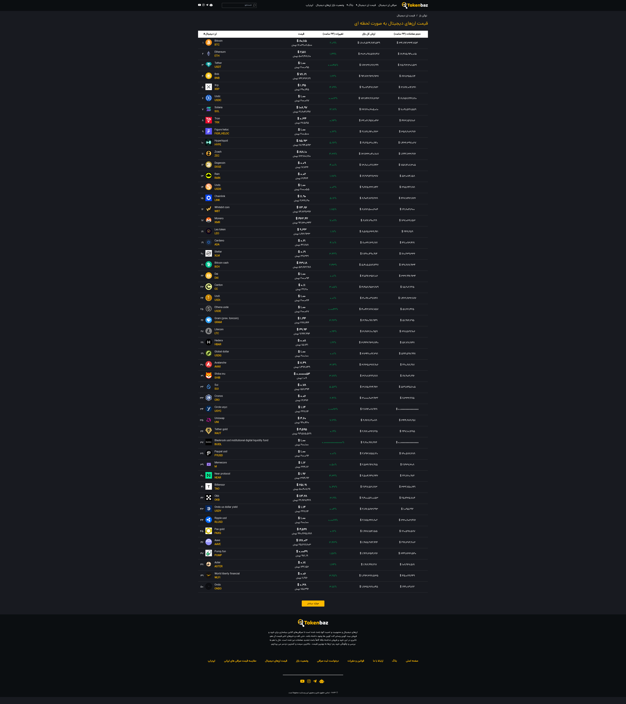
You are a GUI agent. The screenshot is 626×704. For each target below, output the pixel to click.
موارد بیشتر (313, 604)
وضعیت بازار (302, 661)
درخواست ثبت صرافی (328, 661)
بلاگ (350, 5)
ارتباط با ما (378, 661)
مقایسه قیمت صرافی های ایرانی (240, 661)
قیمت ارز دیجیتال (367, 5)
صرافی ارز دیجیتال (387, 5)
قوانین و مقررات (356, 661)
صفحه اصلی (412, 661)
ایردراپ (309, 5)
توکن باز (423, 16)
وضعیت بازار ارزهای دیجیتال (330, 5)
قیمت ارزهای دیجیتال (276, 661)
